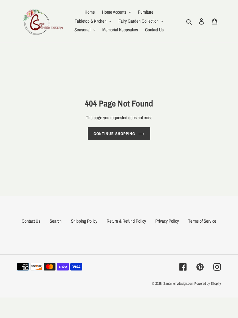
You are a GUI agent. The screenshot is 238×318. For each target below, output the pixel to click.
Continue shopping (114, 133)
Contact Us (31, 221)
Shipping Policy (84, 221)
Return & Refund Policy (126, 221)
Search (56, 221)
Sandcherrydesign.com (178, 283)
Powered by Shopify (207, 283)
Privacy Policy (167, 221)
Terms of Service (202, 221)
